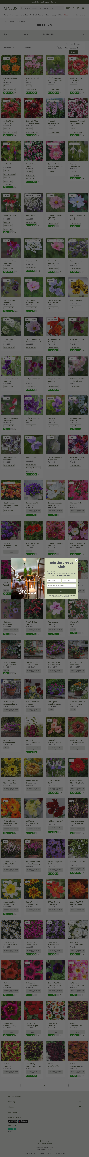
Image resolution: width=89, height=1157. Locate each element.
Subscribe (61, 591)
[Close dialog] (76, 560)
